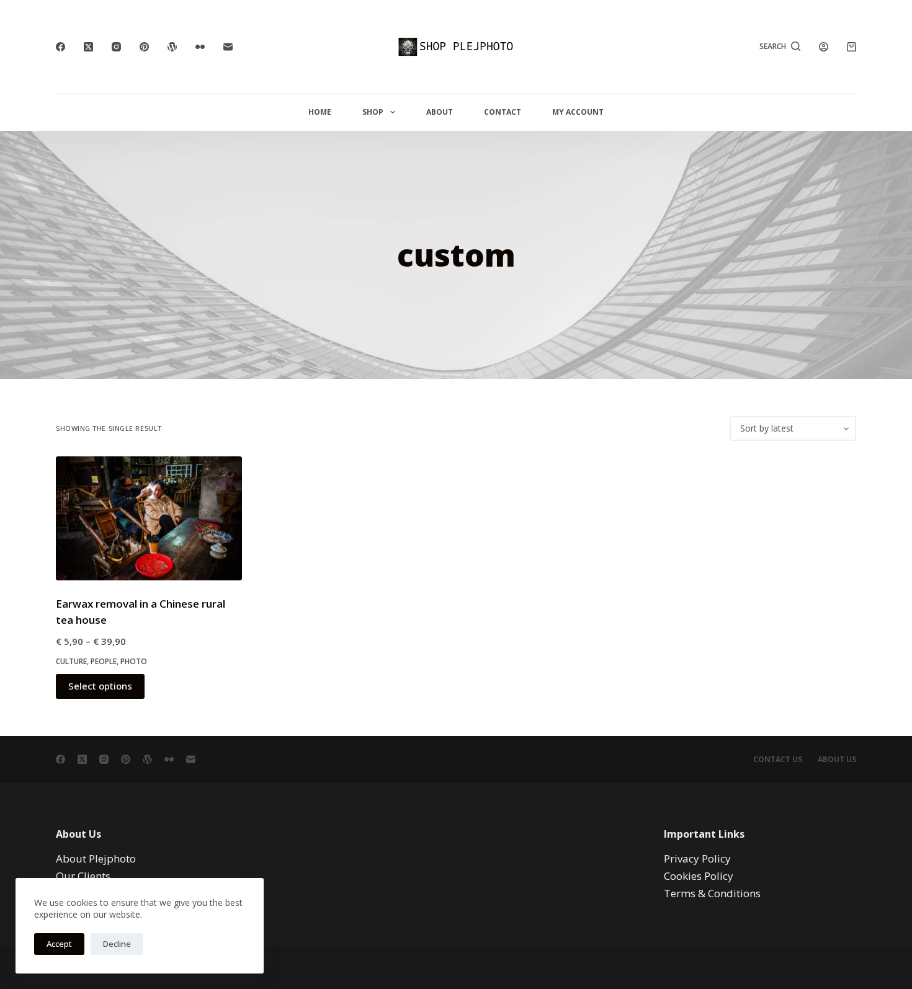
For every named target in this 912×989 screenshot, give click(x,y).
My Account (578, 112)
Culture (71, 661)
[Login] (823, 46)
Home (319, 112)
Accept (59, 943)
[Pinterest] (144, 46)
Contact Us (777, 760)
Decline (117, 943)
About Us (837, 760)
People (104, 661)
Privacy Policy (697, 858)
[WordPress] (172, 46)
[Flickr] (200, 46)
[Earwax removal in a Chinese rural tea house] (149, 518)
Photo (133, 661)
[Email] (228, 46)
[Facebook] (60, 46)
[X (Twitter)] (88, 46)
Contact (502, 112)
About (439, 112)
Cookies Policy (698, 876)
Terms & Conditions (712, 893)
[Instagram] (116, 46)
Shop (372, 112)
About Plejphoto (96, 858)
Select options (100, 686)
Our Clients (83, 876)
